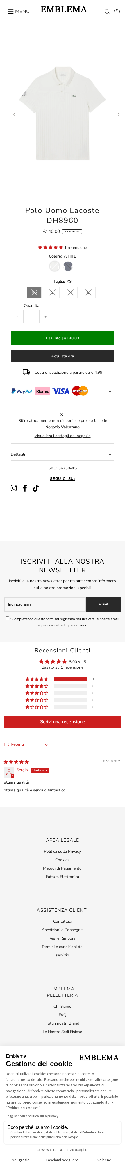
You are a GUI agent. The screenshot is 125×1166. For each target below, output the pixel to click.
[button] (51, 247)
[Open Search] (107, 11)
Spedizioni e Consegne (62, 930)
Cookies (62, 860)
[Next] (118, 114)
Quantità (31, 305)
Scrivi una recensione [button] (62, 722)
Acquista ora (62, 356)
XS (34, 292)
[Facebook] (25, 488)
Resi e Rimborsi (62, 938)
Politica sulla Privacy (62, 851)
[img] (16, 762)
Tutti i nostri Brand (62, 1023)
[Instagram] (14, 488)
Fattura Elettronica (62, 876)
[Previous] (14, 114)
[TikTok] (36, 488)
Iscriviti (103, 604)
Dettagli (18, 454)
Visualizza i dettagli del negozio (63, 436)
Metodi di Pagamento (62, 868)
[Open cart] (117, 11)
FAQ (62, 1015)
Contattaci (62, 921)
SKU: (53, 468)
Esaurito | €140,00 (62, 338)
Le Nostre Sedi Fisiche (62, 1031)
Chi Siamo (62, 1006)
